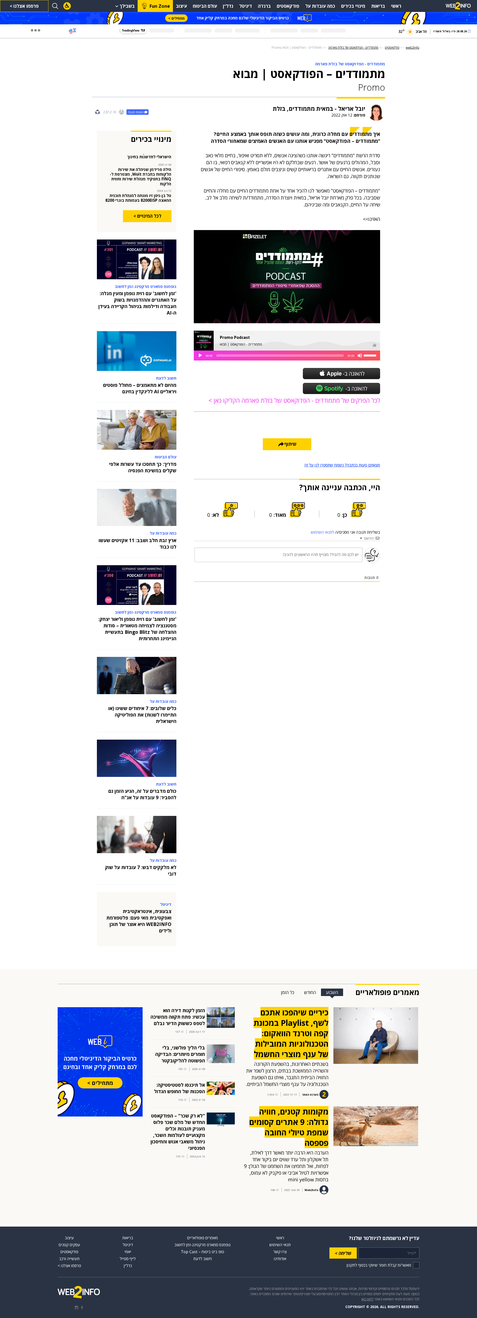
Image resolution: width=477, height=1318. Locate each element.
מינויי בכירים (353, 6)
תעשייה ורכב (69, 1258)
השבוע (332, 992)
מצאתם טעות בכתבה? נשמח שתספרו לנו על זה (342, 465)
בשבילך (127, 6)
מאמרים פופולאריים (202, 1237)
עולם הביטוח (205, 6)
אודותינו (280, 1258)
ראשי (396, 6)
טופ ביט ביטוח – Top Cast (202, 1251)
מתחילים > (176, 18)
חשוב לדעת (202, 1258)
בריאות (378, 6)
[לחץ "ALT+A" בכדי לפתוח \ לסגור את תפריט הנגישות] (67, 6)
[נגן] (200, 355)
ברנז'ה (264, 6)
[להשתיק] (359, 355)
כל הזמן (287, 992)
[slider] (371, 355)
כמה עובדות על (320, 6)
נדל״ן (228, 6)
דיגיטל (245, 6)
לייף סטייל (128, 1258)
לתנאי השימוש (322, 532)
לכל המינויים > (147, 216)
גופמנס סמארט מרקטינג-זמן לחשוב (202, 1244)
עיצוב (181, 6)
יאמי (127, 1251)
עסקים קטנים (69, 1244)
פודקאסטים (288, 6)
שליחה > (343, 1253)
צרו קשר (280, 1251)
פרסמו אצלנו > (24, 6)
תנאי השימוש (280, 1244)
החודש (310, 992)
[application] (287, 355)
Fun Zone (159, 6)
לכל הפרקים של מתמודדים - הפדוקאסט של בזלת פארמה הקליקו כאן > (294, 400)
